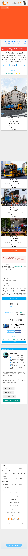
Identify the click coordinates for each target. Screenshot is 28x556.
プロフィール (9, 388)
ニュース (9, 339)
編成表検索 (14, 484)
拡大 (14, 129)
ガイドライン (21, 478)
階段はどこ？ (21, 484)
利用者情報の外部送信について (14, 512)
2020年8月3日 (14, 121)
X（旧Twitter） (6, 379)
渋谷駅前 (14, 211)
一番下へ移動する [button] (15, 250)
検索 (14, 468)
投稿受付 (6, 478)
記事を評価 (9, 73)
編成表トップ (6, 484)
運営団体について (14, 496)
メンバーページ (14, 478)
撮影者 (20, 125)
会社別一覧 (21, 468)
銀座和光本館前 (14, 123)
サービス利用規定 (14, 505)
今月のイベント (21, 473)
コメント (3, 271)
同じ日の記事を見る (14, 341)
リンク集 (14, 509)
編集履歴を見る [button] (9, 312)
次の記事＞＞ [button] (14, 70)
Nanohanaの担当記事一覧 (12, 400)
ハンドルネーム (5, 278)
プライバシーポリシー (14, 502)
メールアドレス (5, 283)
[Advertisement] (14, 24)
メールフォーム (14, 515)
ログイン (12, 291)
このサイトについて (14, 492)
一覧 (6, 468)
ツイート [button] (6, 65)
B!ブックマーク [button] (21, 65)
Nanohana (21, 312)
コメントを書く (14, 298)
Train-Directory (10, 396)
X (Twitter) (8, 392)
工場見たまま (6, 487)
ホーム (4, 339)
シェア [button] (13, 65)
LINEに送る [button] (14, 67)
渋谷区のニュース (16, 339)
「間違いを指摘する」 (18, 266)
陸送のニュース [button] (14, 307)
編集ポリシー (14, 499)
